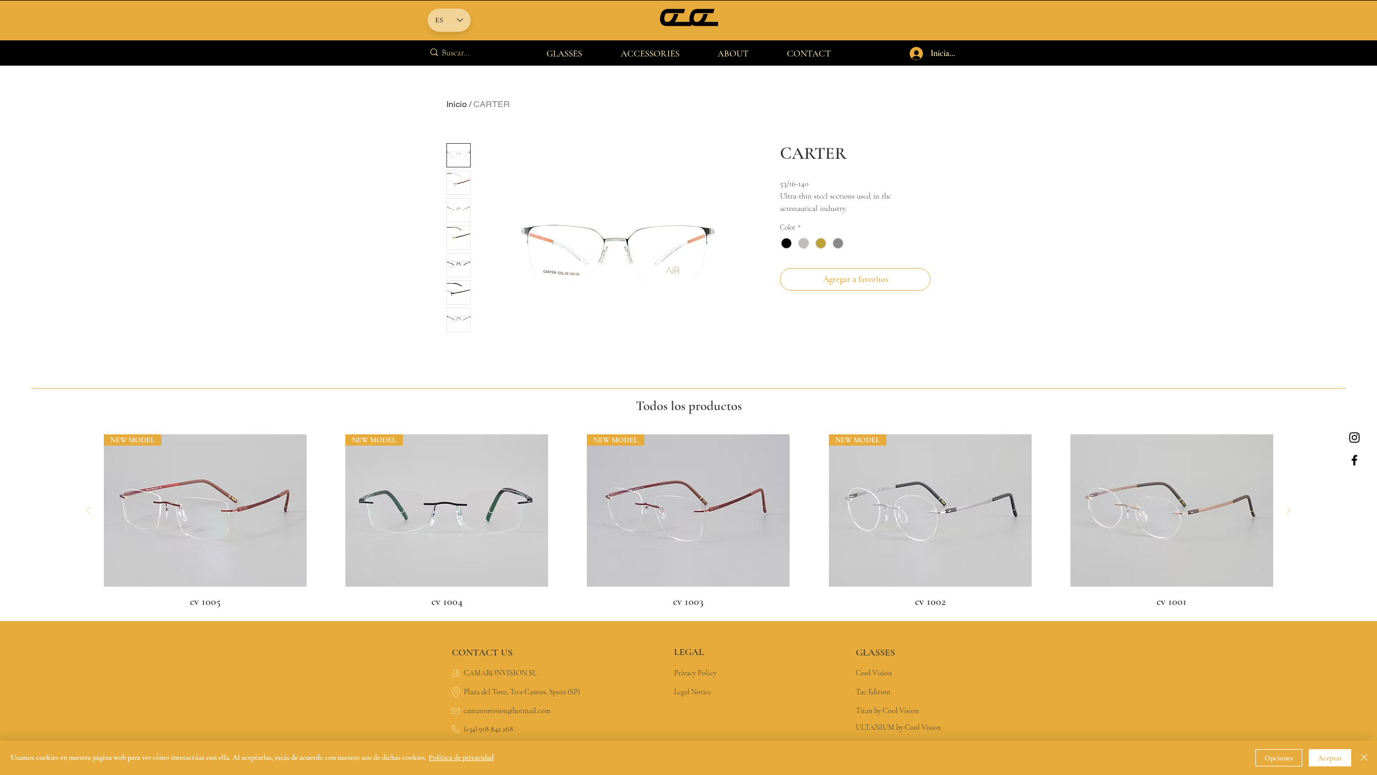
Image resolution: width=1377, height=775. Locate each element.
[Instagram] (1354, 438)
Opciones (1279, 758)
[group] (688, 522)
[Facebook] (1354, 460)
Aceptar (1330, 758)
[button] (564, 53)
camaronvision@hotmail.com (507, 710)
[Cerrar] (1364, 757)
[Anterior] (88, 510)
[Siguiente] (1288, 510)
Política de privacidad (461, 757)
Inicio (456, 104)
